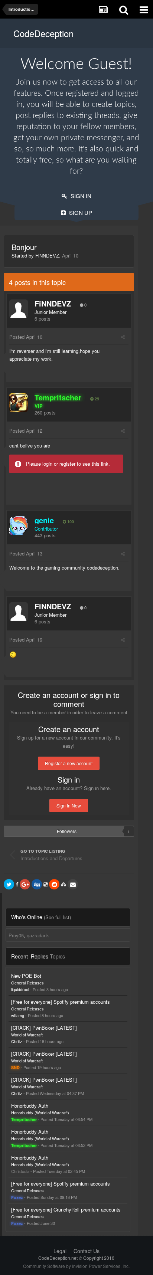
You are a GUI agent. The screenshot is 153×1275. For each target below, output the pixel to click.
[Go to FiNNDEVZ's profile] (18, 308)
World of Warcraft (27, 1035)
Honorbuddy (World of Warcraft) (40, 1112)
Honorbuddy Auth (29, 1105)
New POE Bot (26, 975)
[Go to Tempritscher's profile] (18, 402)
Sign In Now (68, 805)
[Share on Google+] (25, 884)
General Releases (27, 983)
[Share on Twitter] (9, 884)
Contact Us (87, 1251)
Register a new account (68, 763)
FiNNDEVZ (47, 255)
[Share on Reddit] (54, 884)
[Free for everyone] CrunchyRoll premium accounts (66, 1209)
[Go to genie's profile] (18, 525)
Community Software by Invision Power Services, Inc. (76, 1266)
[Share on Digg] (37, 884)
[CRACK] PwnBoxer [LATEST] (44, 1027)
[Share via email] (73, 884)
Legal (59, 1251)
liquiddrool (20, 989)
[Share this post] (123, 336)
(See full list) (57, 917)
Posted (25, 336)
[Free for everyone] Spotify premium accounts (60, 1001)
